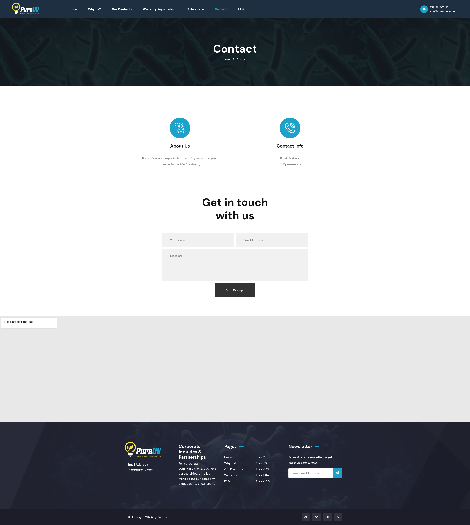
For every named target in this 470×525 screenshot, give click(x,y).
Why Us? (94, 9)
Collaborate (195, 9)
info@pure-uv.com (290, 164)
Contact (221, 9)
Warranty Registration (159, 9)
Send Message (235, 290)
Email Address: (290, 158)
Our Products (122, 9)
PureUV (162, 517)
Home (72, 9)
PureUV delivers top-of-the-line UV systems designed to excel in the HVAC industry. (180, 161)
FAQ (241, 9)
